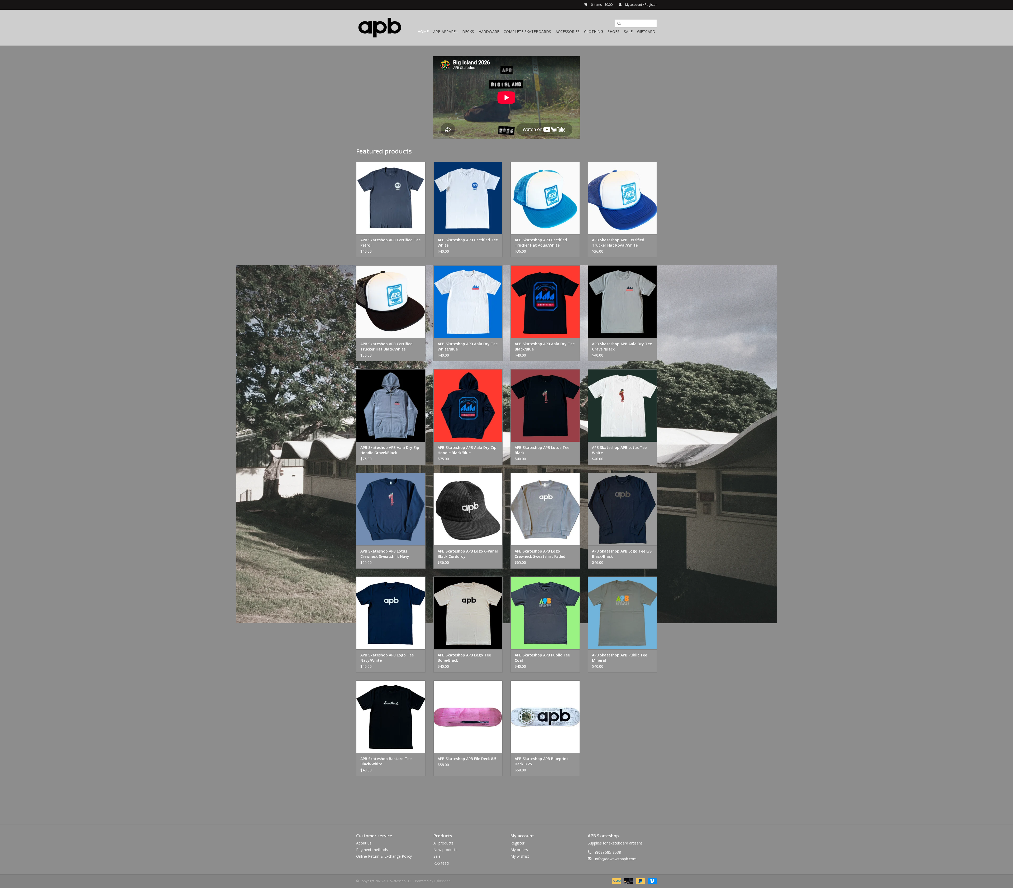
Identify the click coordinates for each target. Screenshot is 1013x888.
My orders (519, 849)
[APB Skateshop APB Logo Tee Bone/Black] (468, 613)
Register (517, 843)
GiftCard (646, 31)
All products (443, 843)
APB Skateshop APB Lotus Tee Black (542, 450)
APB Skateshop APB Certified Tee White (468, 242)
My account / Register (640, 4)
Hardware (489, 31)
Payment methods (372, 849)
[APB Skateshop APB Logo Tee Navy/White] (391, 613)
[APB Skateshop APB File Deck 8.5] (468, 716)
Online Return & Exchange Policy (384, 856)
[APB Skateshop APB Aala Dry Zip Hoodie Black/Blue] (468, 405)
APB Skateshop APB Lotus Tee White (619, 450)
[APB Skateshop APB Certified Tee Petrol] (391, 198)
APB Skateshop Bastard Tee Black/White (386, 761)
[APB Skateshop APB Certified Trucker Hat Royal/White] (622, 198)
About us (363, 843)
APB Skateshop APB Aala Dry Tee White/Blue (468, 346)
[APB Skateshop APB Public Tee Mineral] (622, 613)
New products (445, 849)
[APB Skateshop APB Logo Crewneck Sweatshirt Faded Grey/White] (545, 509)
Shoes (613, 31)
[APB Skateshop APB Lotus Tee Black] (545, 405)
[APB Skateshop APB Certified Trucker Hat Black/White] (391, 301)
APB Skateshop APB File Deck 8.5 (467, 758)
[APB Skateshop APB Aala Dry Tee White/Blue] (468, 301)
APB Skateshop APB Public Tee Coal (542, 657)
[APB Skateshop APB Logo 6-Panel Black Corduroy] (468, 509)
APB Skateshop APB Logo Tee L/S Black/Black (622, 554)
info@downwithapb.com (616, 858)
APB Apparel (445, 31)
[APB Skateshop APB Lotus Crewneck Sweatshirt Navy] (391, 509)
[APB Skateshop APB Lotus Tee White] (622, 405)
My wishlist (519, 856)
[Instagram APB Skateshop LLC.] (516, 812)
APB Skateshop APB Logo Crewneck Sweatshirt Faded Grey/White (540, 554)
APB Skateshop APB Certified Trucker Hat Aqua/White (541, 242)
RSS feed (441, 863)
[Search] (617, 23)
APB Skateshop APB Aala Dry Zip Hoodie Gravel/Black (389, 450)
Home (423, 31)
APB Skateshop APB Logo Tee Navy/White (387, 657)
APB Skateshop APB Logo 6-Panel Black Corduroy (468, 554)
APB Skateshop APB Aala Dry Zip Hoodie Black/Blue (467, 450)
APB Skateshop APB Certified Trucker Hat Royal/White (618, 242)
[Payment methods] (616, 881)
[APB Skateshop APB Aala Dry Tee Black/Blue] (545, 301)
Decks (468, 31)
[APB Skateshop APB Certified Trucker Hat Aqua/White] (545, 198)
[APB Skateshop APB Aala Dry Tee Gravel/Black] (622, 301)
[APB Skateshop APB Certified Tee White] (468, 198)
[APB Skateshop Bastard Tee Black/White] (391, 716)
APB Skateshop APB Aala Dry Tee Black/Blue (545, 346)
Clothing (593, 31)
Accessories (568, 31)
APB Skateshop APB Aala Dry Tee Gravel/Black (622, 346)
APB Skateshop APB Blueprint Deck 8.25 (541, 761)
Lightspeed (442, 881)
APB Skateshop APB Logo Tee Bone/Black (464, 657)
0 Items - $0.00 (601, 4)
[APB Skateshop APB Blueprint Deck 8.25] (545, 716)
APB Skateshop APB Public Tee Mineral (619, 657)
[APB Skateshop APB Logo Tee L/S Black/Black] (622, 509)
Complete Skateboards (527, 31)
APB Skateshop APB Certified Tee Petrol (390, 242)
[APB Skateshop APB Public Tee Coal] (545, 613)
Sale (628, 31)
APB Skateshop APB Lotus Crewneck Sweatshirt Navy (384, 554)
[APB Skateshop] (380, 27)
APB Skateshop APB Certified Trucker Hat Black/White (386, 346)
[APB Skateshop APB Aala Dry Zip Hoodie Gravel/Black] (391, 405)
